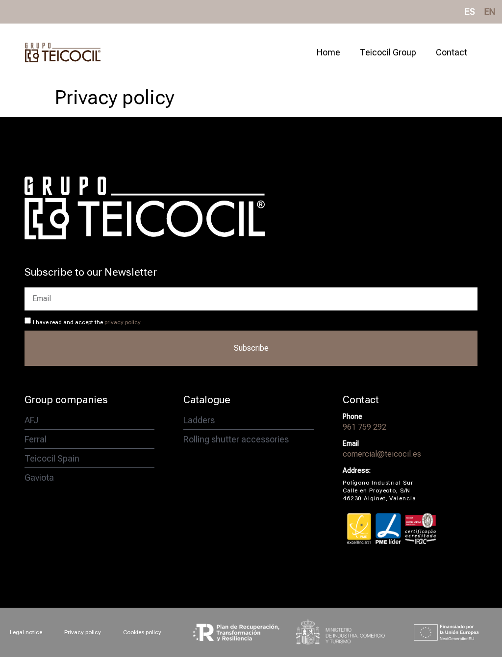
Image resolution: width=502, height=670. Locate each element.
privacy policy (122, 322)
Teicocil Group (388, 52)
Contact (451, 52)
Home (328, 52)
